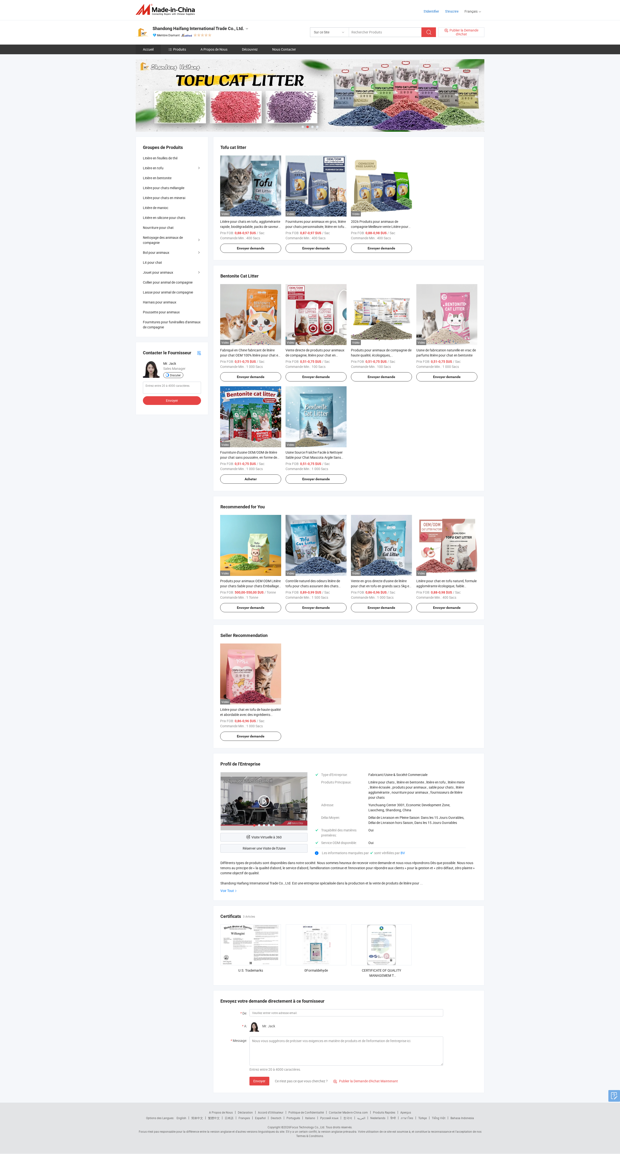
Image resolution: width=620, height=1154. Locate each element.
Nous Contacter (284, 49)
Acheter (251, 479)
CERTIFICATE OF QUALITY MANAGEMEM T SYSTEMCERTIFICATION (381, 975)
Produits (179, 49)
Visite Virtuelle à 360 (266, 837)
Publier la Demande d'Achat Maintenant (365, 1081)
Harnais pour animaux (159, 302)
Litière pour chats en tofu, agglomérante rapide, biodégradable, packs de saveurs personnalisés (250, 226)
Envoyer (259, 1081)
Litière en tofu (153, 168)
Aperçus (405, 1112)
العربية (361, 1118)
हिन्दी (393, 1118)
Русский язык (329, 1118)
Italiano (310, 1118)
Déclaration (245, 1112)
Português (293, 1118)
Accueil (148, 49)
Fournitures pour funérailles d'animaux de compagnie (172, 324)
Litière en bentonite (157, 178)
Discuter (175, 375)
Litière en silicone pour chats (164, 217)
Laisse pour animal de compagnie (168, 292)
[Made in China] (167, 9)
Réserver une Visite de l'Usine (264, 848)
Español (260, 1118)
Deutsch (276, 1118)
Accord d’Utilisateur (270, 1112)
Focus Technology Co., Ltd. (307, 1127)
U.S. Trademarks (250, 970)
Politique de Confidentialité (306, 1112)
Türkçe (422, 1118)
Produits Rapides (384, 1112)
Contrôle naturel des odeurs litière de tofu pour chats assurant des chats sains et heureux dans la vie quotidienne (315, 586)
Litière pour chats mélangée (163, 188)
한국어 (347, 1118)
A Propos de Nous (214, 49)
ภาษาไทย (407, 1118)
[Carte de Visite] (199, 352)
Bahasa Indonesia (462, 1118)
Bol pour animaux (156, 252)
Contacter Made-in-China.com (348, 1112)
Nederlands (377, 1118)
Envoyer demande (250, 248)
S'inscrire (451, 11)
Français (244, 1118)
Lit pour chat (152, 262)
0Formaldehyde (316, 970)
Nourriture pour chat (158, 227)
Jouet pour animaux (158, 272)
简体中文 (197, 1118)
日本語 (229, 1118)
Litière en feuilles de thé (160, 158)
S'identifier (431, 11)
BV (403, 853)
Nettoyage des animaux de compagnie (163, 240)
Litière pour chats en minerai (164, 197)
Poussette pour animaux (161, 312)
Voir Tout (227, 890)
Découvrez (250, 49)
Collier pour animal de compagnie (168, 282)
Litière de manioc (155, 207)
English (181, 1118)
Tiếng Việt (438, 1118)
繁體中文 (214, 1118)
